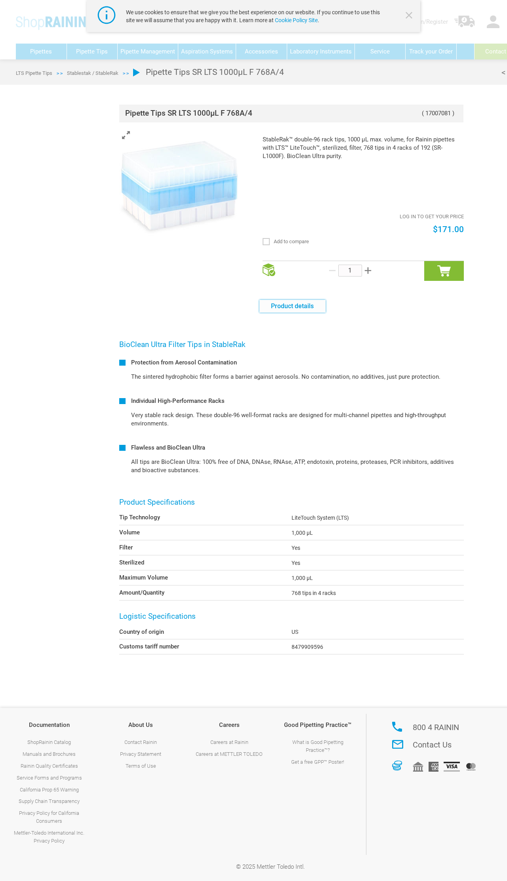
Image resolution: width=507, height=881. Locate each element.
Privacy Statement (140, 754)
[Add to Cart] (444, 271)
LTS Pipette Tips (34, 73)
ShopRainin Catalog (49, 742)
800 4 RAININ (436, 727)
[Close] (410, 16)
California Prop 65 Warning (49, 790)
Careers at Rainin (229, 742)
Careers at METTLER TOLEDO (229, 754)
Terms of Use (141, 766)
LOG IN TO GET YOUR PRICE (432, 216)
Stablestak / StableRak (92, 73)
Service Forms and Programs (49, 778)
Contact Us (432, 744)
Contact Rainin (140, 742)
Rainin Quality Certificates (49, 766)
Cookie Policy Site (296, 20)
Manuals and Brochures (49, 754)
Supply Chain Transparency (49, 801)
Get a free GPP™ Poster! (317, 762)
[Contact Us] (397, 744)
